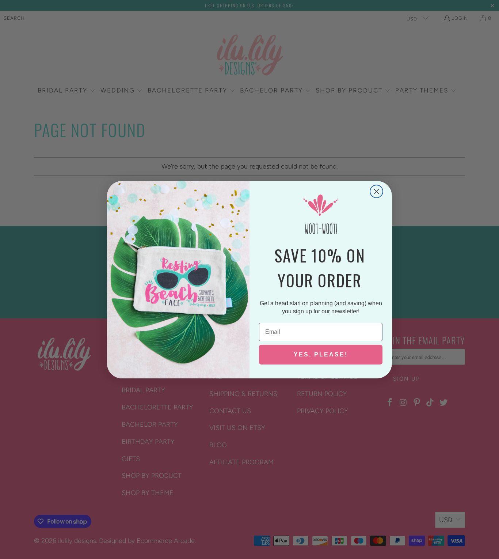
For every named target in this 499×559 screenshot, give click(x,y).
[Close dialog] (376, 191)
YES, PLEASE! (321, 354)
